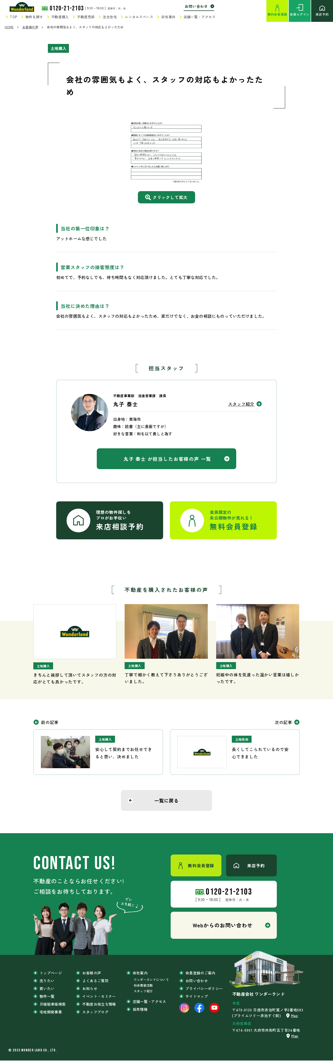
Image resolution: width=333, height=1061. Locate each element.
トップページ (51, 972)
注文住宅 (110, 16)
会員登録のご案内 (200, 972)
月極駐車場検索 (53, 1004)
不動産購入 (60, 16)
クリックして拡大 (170, 197)
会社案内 (168, 16)
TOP (13, 16)
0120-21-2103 (67, 8)
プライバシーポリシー (204, 988)
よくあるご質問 (95, 980)
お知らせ (89, 988)
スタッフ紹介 (241, 404)
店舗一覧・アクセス (200, 16)
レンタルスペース (139, 16)
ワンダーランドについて (151, 979)
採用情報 (140, 1009)
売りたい (47, 980)
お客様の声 (30, 27)
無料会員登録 (277, 14)
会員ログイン (300, 14)
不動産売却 (86, 16)
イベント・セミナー (99, 996)
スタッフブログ (95, 1011)
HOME (9, 27)
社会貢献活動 (143, 985)
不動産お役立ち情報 (99, 1004)
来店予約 (322, 14)
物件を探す (34, 16)
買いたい (47, 988)
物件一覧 (47, 996)
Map (294, 1015)
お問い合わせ (196, 6)
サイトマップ (196, 996)
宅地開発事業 (51, 1011)
